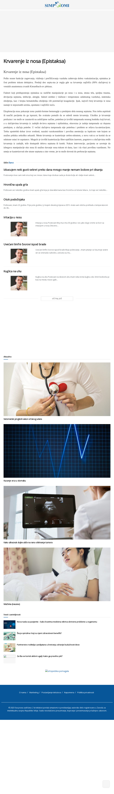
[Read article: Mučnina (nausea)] (57, 574)
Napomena (69, 692)
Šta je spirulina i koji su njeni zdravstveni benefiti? (39, 633)
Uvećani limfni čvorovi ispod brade (25, 244)
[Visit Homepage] (57, 4)
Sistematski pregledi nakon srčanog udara (23, 419)
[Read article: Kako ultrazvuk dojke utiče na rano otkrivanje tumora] (57, 513)
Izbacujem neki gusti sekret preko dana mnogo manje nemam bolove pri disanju (53, 169)
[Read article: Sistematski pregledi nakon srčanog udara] (57, 389)
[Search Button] (109, 4)
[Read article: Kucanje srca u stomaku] (57, 451)
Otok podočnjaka (14, 199)
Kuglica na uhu (13, 271)
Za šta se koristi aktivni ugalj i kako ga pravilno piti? (39, 656)
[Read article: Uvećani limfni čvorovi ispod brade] (18, 255)
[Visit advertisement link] (57, 671)
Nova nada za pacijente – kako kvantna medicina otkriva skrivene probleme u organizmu (57, 621)
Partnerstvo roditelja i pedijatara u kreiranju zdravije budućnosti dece (48, 644)
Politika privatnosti (85, 692)
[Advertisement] (57, 31)
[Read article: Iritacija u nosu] (18, 228)
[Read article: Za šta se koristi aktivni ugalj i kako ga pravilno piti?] (9, 659)
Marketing (33, 692)
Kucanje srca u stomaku (15, 480)
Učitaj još (57, 298)
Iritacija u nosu (13, 217)
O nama (22, 692)
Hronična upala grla (16, 184)
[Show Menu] (5, 4)
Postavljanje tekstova (51, 692)
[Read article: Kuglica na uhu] (18, 282)
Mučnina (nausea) (12, 604)
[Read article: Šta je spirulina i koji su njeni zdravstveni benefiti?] (9, 636)
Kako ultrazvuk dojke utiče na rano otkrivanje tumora (28, 542)
